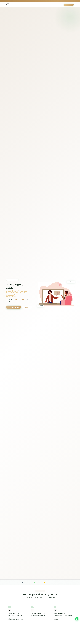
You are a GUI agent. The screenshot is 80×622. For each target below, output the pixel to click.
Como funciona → (26, 307)
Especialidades (42, 4)
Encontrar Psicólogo (69, 4)
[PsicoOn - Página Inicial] (8, 4)
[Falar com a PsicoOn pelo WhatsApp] (76, 618)
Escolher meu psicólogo (14, 307)
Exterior (48, 4)
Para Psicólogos (59, 4)
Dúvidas (53, 4)
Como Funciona (35, 4)
